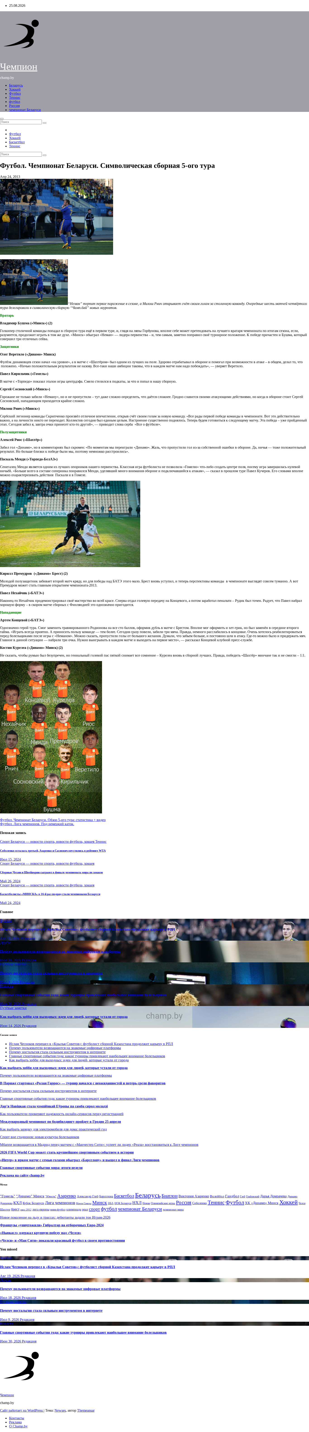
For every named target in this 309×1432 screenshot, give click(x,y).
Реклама (15, 1422)
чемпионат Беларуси (25, 110)
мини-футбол (57, 1209)
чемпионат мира (173, 1209)
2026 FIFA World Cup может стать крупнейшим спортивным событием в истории (67, 1152)
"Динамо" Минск (30, 1196)
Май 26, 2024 (10, 881)
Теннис (14, 97)
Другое (5, 942)
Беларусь (16, 85)
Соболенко (199, 1203)
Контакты (16, 1418)
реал (85, 1209)
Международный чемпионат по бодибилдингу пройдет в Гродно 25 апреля (60, 1121)
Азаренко (66, 1196)
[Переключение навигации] (2, 118)
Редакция (28, 938)
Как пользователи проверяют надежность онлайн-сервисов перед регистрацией (62, 1114)
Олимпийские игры (163, 1203)
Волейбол (217, 1196)
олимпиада (73, 1209)
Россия (14, 106)
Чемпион (18, 66)
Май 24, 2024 (10, 903)
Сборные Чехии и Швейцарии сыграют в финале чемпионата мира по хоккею (51, 872)
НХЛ (137, 1202)
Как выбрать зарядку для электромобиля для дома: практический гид (53, 1129)
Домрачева (6, 1203)
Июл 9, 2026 (10, 982)
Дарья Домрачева (273, 1196)
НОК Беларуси (122, 1203)
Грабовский (252, 1196)
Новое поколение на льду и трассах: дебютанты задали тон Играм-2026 (55, 1217)
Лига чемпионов (60, 1202)
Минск (99, 1202)
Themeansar (86, 1410)
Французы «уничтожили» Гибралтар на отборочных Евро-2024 (52, 1225)
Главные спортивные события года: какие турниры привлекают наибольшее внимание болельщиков (83, 995)
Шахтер (5, 1209)
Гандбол (232, 1196)
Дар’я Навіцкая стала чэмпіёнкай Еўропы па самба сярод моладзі (54, 1106)
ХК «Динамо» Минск (261, 1203)
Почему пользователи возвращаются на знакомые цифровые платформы (60, 951)
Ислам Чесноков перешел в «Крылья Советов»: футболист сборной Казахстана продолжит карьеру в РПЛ (87, 929)
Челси (302, 1203)
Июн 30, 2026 (11, 1004)
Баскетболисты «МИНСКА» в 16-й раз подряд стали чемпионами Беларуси (50, 894)
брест (15, 1209)
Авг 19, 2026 (10, 938)
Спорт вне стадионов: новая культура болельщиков (39, 1137)
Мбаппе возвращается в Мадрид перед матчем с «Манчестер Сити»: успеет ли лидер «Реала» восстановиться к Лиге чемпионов (99, 1145)
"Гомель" (7, 1196)
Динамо (292, 1196)
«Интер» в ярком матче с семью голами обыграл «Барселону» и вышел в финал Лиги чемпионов (79, 1160)
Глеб (242, 1196)
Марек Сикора (83, 1203)
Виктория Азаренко (193, 1196)
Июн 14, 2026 (11, 1026)
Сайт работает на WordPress (22, 1410)
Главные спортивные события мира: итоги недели (41, 1168)
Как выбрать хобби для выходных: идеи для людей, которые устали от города (64, 1017)
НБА (111, 1203)
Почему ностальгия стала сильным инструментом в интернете (51, 973)
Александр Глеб (87, 1196)
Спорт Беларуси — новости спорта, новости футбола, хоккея (47, 841)
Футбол (15, 93)
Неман (146, 1203)
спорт (94, 1208)
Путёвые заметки (13, 964)
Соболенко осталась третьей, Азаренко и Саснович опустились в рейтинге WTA (53, 850)
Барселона (106, 1196)
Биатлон (170, 1196)
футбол (14, 102)
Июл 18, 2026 (11, 960)
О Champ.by (18, 1426)
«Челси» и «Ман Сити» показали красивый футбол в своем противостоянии (62, 1240)
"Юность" (50, 1196)
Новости (6, 986)
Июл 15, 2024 (10, 859)
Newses (60, 1410)
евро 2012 (25, 1209)
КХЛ (17, 1203)
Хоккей (15, 89)
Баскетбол (17, 142)
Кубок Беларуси (33, 1203)
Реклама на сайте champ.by (22, 1175)
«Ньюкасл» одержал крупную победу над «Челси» (40, 1233)
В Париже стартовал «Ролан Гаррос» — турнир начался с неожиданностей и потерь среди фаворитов (83, 1083)
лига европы (40, 1209)
